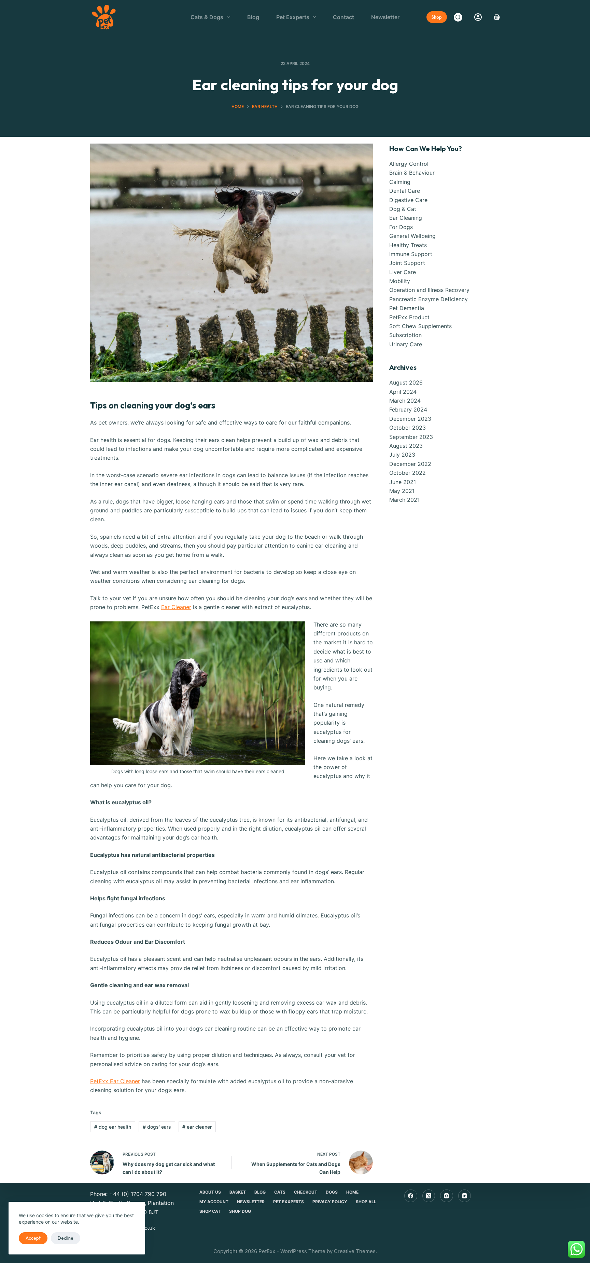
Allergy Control (409, 163)
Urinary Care (405, 344)
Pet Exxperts (292, 17)
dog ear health (112, 1127)
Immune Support (410, 254)
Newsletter (385, 17)
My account (213, 1201)
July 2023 (402, 454)
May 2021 (402, 490)
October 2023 (407, 427)
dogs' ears (157, 1127)
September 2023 (411, 436)
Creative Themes (355, 1251)
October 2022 (407, 472)
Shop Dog (240, 1211)
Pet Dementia (406, 308)
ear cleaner (197, 1127)
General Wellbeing (412, 235)
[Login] (478, 17)
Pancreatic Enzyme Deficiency (428, 299)
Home (352, 1192)
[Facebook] (410, 1196)
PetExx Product (409, 317)
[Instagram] (446, 1196)
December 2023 (410, 418)
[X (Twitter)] (428, 1196)
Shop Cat (210, 1211)
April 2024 (403, 391)
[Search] (458, 17)
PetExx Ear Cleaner (115, 1081)
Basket (237, 1192)
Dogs (332, 1192)
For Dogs (401, 227)
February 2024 (408, 409)
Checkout (305, 1192)
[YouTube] (464, 1196)
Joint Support (407, 262)
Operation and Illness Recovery (429, 289)
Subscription (405, 335)
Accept (33, 1238)
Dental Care (404, 190)
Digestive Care (408, 200)
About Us (210, 1192)
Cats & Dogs (207, 17)
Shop (437, 17)
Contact (343, 17)
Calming (399, 181)
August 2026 (406, 382)
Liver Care (402, 272)
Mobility (399, 281)
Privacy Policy (329, 1201)
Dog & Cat (402, 208)
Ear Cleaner (176, 607)
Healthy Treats (408, 245)
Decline (65, 1238)
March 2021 (404, 499)
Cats (279, 1192)
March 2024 (405, 400)
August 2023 (406, 445)
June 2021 (402, 482)
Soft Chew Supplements (420, 326)
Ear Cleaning (405, 217)
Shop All (366, 1201)
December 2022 (410, 463)
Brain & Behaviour (412, 172)
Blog (253, 17)
